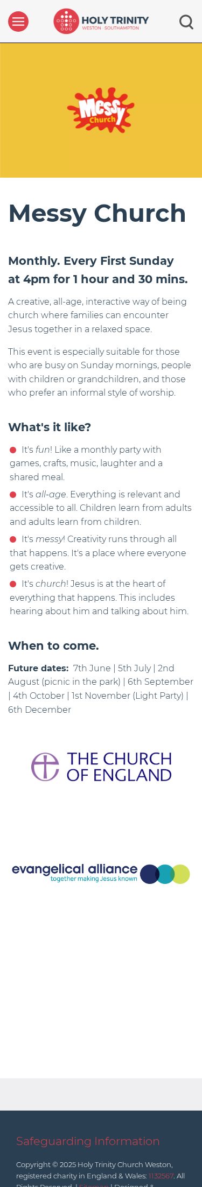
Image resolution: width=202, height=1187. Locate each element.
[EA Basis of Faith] (101, 873)
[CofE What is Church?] (101, 766)
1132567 (161, 1175)
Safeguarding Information (88, 1141)
